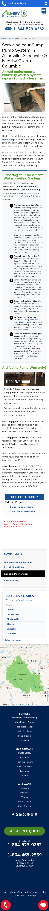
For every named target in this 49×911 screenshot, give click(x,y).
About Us (24, 757)
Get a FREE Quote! (24, 497)
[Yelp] (17, 814)
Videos (24, 797)
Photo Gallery (11, 580)
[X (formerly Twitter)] (24, 814)
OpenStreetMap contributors (38, 705)
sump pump (8, 139)
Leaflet (10, 705)
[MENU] (44, 10)
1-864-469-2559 (24, 855)
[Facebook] (13, 814)
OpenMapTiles (21, 705)
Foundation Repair (24, 726)
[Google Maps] (28, 814)
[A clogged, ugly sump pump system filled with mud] (24, 97)
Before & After (24, 801)
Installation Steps (14, 567)
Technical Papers (24, 762)
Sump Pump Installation (23, 511)
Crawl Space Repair (24, 722)
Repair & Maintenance (16, 574)
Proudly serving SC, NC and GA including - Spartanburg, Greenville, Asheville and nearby (24, 23)
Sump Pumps (13, 553)
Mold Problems (24, 731)
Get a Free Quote (24, 831)
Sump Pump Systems (21, 506)
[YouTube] (36, 814)
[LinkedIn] (20, 814)
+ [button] (45, 695)
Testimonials (25, 792)
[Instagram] (32, 814)
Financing (24, 771)
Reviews (24, 788)
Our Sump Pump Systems (18, 562)
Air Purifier (25, 740)
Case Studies (24, 806)
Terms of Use (19, 895)
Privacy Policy (39, 892)
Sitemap (32, 895)
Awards (24, 775)
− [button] (45, 700)
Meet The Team (24, 766)
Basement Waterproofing (24, 717)
